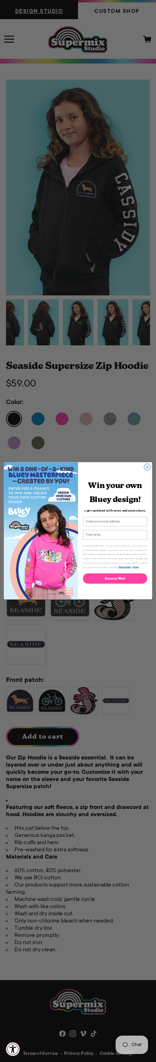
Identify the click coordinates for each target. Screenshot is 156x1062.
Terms (135, 567)
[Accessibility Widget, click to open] (13, 1049)
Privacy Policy (124, 567)
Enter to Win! (115, 578)
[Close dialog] (147, 467)
